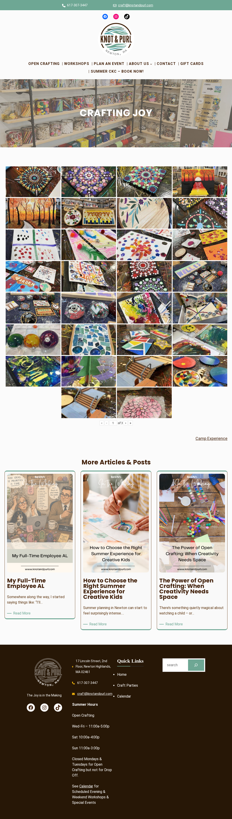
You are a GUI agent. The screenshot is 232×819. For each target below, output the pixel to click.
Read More (22, 613)
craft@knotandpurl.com (135, 5)
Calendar (86, 786)
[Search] (196, 665)
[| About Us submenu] (151, 64)
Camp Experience (211, 438)
